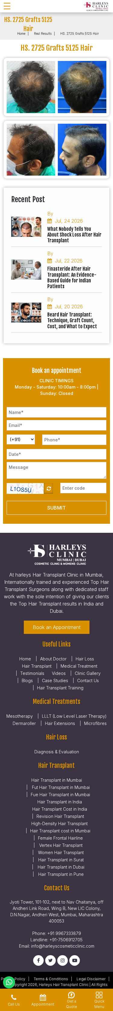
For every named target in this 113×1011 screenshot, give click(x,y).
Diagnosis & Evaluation (56, 751)
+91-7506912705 (66, 939)
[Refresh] (48, 488)
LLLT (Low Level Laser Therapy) (74, 716)
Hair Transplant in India (59, 801)
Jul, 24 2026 (69, 221)
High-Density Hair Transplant (59, 823)
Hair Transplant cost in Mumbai (60, 830)
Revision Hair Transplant (60, 816)
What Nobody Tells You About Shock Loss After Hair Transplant (74, 234)
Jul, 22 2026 (69, 261)
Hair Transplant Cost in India (59, 809)
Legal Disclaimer (91, 979)
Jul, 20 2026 (69, 307)
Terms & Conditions (51, 979)
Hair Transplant (37, 666)
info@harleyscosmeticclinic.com (62, 946)
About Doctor (53, 658)
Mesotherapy (19, 716)
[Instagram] (62, 960)
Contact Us (88, 680)
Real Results (43, 33)
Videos (59, 673)
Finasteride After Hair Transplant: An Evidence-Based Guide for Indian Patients (71, 277)
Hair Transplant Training (60, 687)
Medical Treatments (56, 701)
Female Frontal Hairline (60, 838)
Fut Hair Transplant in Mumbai (60, 787)
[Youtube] (74, 960)
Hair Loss (85, 658)
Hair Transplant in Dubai (60, 867)
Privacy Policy (13, 979)
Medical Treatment (79, 666)
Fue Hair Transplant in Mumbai (60, 794)
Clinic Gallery (88, 673)
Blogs (27, 680)
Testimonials (32, 673)
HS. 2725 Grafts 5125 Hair (79, 33)
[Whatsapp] (9, 982)
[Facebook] (38, 960)
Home (21, 33)
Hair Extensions (60, 723)
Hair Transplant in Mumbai (56, 780)
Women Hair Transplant (60, 852)
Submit (56, 508)
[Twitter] (50, 960)
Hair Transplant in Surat (60, 859)
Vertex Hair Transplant (60, 845)
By (50, 214)
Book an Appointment (56, 627)
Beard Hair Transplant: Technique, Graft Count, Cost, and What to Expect (72, 320)
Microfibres (95, 723)
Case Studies (55, 680)
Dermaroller (24, 723)
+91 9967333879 (64, 933)
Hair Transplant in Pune (60, 874)
